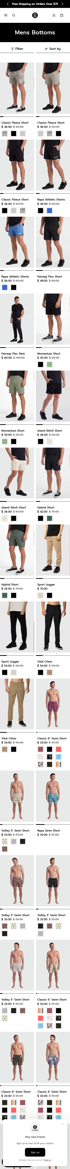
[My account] (54, 15)
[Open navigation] (8, 15)
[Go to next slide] (62, 4)
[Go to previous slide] (8, 4)
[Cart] (62, 15)
